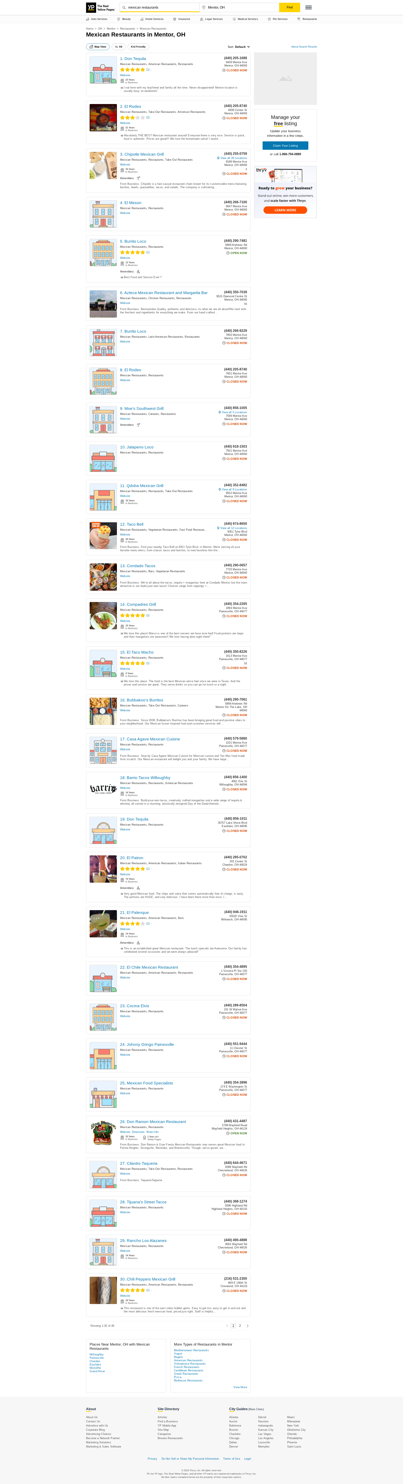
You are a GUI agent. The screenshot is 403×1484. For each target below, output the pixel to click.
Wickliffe (95, 1367)
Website (125, 75)
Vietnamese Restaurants (190, 1363)
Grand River (97, 1371)
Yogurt (178, 1353)
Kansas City (265, 1429)
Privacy (152, 1458)
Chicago (234, 1438)
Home (89, 28)
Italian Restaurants (190, 863)
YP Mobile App (167, 1425)
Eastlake (95, 1364)
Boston (233, 1429)
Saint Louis (294, 1446)
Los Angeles (265, 1438)
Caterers (153, 414)
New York (293, 1425)
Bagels (178, 1357)
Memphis (264, 1446)
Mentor (111, 28)
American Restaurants (162, 64)
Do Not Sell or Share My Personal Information (190, 1458)
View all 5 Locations (234, 412)
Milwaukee (293, 1421)
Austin (233, 1421)
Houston (263, 1421)
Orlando (292, 1434)
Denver (233, 1446)
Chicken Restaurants (161, 298)
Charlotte (235, 1434)
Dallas (233, 1442)
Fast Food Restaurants (193, 529)
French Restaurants (186, 1367)
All (120, 46)
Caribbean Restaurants (188, 1370)
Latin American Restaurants (165, 336)
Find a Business (168, 1421)
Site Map (163, 1429)
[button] (308, 7)
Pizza (177, 1377)
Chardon (95, 1361)
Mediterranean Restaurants (191, 1350)
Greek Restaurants (186, 1373)
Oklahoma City (296, 1429)
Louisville (264, 1442)
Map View (100, 46)
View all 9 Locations (234, 489)
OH (100, 28)
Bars (151, 571)
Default (240, 46)
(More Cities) (256, 1409)
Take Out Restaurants (162, 111)
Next (246, 1325)
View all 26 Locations (233, 158)
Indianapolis (265, 1425)
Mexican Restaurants (133, 64)
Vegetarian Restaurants (163, 529)
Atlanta (233, 1417)
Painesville (97, 1357)
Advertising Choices (98, 1434)
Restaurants (127, 28)
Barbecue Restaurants (188, 1380)
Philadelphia (294, 1438)
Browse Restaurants (170, 1438)
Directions (138, 1132)
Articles (162, 1417)
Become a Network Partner (103, 1438)
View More (240, 1387)
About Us (92, 1417)
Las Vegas (264, 1434)
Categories (164, 1434)
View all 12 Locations (233, 528)
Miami (291, 1417)
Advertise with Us (97, 1425)
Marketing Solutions (98, 1442)
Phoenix (292, 1442)
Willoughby (97, 1354)
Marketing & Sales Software (103, 1446)
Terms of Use (231, 1458)
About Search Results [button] (304, 46)
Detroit (262, 1417)
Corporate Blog (95, 1429)
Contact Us (93, 1421)
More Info (152, 1132)
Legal (247, 1458)
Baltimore (235, 1425)
